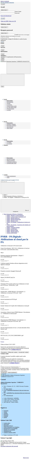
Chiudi (2, 46)
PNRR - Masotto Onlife (12, 230)
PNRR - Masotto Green (12, 220)
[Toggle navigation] (12, 80)
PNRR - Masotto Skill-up (13, 231)
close (2, 86)
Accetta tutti (23, 352)
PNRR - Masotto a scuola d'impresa (15, 215)
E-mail (16, 34)
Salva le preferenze (12, 372)
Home (5, 194)
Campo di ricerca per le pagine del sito (10, 180)
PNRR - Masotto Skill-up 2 (13, 218)
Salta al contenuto (5, 1)
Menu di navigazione (21, 211)
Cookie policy (7, 423)
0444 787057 (9, 389)
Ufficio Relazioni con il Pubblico (11, 427)
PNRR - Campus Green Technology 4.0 (16, 216)
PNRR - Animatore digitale (13, 227)
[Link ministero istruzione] (7, 2)
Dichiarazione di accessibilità (10, 428)
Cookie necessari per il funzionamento (10, 367)
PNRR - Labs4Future (12, 229)
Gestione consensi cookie (10, 432)
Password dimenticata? (6, 15)
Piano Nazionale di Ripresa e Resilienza (13, 196)
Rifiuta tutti (12, 352)
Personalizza (4, 352)
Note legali (6, 424)
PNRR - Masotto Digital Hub (14, 219)
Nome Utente (18, 11)
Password (17, 13)
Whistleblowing (7, 431)
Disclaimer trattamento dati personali (9, 446)
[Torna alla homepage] (15, 61)
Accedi (2, 4)
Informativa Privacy (8, 425)
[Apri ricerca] (18, 68)
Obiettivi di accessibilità (9, 429)
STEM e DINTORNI (12, 233)
